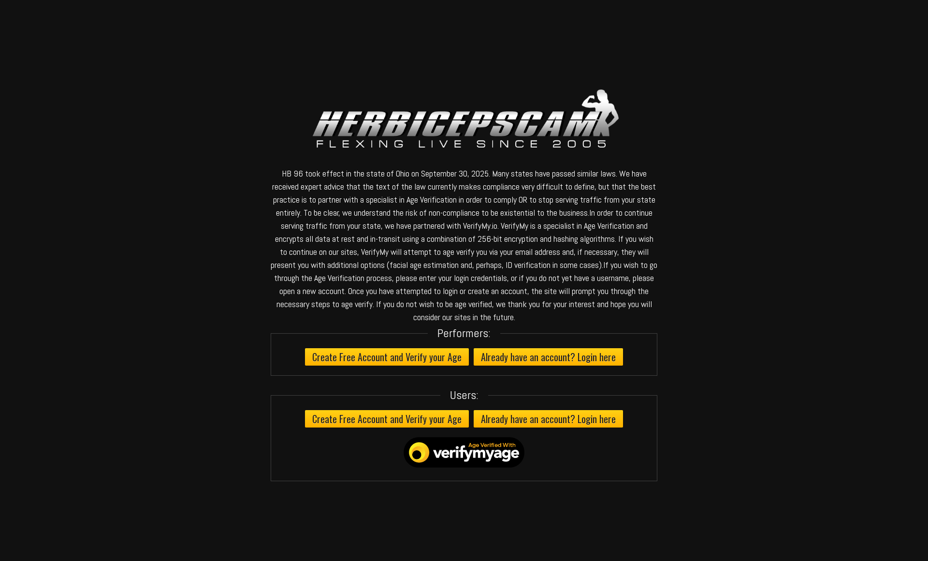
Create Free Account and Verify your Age (387, 357)
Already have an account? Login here (548, 357)
